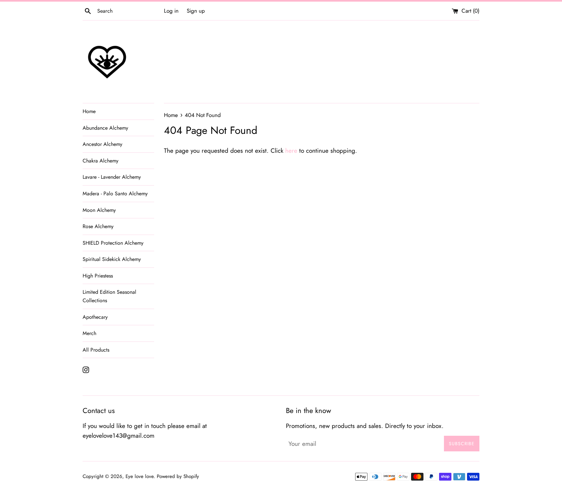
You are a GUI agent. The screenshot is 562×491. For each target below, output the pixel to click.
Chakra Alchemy (100, 160)
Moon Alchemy (99, 210)
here (291, 150)
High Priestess (98, 275)
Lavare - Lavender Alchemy (112, 177)
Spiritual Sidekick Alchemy (112, 259)
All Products (96, 350)
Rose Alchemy (98, 226)
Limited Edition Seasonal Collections (109, 296)
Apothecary (95, 317)
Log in (171, 11)
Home (89, 111)
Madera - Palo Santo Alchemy (115, 193)
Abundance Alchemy (105, 128)
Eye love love (140, 476)
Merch (89, 333)
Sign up (196, 11)
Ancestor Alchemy (102, 144)
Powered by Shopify (178, 476)
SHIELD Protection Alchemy (113, 243)
